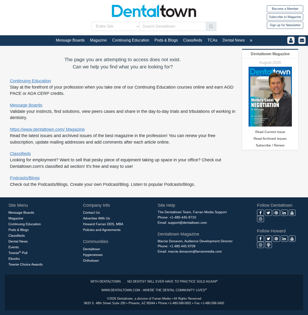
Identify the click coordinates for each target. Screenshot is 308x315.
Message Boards (26, 105)
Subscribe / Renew (270, 145)
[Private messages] (302, 40)
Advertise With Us (96, 218)
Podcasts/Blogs (25, 178)
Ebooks (14, 258)
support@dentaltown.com (187, 222)
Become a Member (285, 9)
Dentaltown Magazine (270, 54)
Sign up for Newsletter (285, 25)
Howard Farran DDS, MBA (103, 224)
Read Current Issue (270, 132)
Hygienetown (93, 255)
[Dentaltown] (154, 10)
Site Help (166, 205)
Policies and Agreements (102, 230)
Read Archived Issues (270, 138)
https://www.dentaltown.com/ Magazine (47, 129)
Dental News (18, 241)
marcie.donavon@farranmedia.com (195, 251)
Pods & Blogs (18, 230)
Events (13, 247)
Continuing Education (30, 81)
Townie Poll (17, 252)
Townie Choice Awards (25, 264)
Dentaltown (91, 249)
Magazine (15, 218)
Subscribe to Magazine (285, 17)
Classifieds (20, 153)
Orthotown (91, 260)
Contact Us (91, 212)
